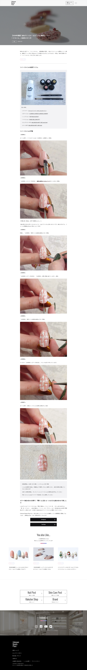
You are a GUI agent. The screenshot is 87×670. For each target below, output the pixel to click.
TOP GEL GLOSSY (34, 116)
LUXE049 (45, 113)
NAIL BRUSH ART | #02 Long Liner (39, 122)
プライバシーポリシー (36, 661)
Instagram (43, 519)
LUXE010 (36, 113)
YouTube (43, 524)
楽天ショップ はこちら (69, 3)
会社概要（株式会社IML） (17, 661)
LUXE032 (41, 113)
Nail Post (32, 593)
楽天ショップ (16, 650)
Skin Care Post (55, 593)
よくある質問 (26, 661)
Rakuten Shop (31, 600)
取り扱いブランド (17, 655)
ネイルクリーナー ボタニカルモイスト (37, 110)
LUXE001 (32, 113)
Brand (55, 600)
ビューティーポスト (17, 653)
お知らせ (15, 658)
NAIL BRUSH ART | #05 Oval (35, 125)
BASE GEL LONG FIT (34, 119)
